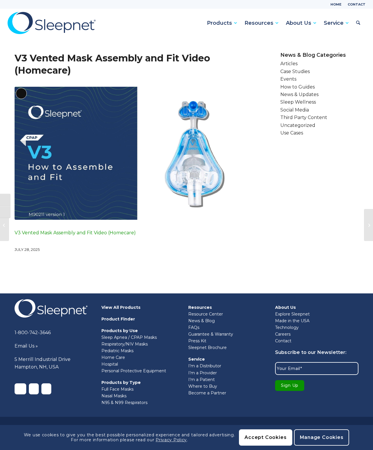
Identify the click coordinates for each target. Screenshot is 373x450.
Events (288, 79)
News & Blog (201, 320)
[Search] (357, 23)
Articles (289, 63)
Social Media (294, 110)
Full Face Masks (117, 389)
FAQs (193, 327)
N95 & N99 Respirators (124, 402)
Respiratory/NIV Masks (124, 344)
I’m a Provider (202, 372)
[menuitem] (336, 4)
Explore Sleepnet (292, 314)
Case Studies (295, 71)
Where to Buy (202, 386)
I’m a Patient (201, 379)
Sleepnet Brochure (207, 347)
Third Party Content (303, 117)
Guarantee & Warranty (210, 334)
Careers (283, 334)
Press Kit (197, 340)
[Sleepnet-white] (51, 308)
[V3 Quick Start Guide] (4, 225)
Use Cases (291, 133)
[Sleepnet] (52, 23)
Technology (287, 327)
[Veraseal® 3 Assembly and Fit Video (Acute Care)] (368, 225)
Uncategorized (297, 125)
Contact (356, 4)
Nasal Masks (113, 395)
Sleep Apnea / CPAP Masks (129, 337)
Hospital (109, 364)
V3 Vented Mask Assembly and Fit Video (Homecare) (75, 232)
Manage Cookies (322, 437)
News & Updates (299, 94)
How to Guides (297, 87)
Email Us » (26, 346)
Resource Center (205, 314)
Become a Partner (207, 393)
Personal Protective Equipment (133, 370)
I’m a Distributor (204, 365)
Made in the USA (292, 320)
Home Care (113, 357)
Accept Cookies (265, 437)
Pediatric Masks (117, 350)
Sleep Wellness (298, 102)
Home (336, 4)
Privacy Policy (171, 439)
